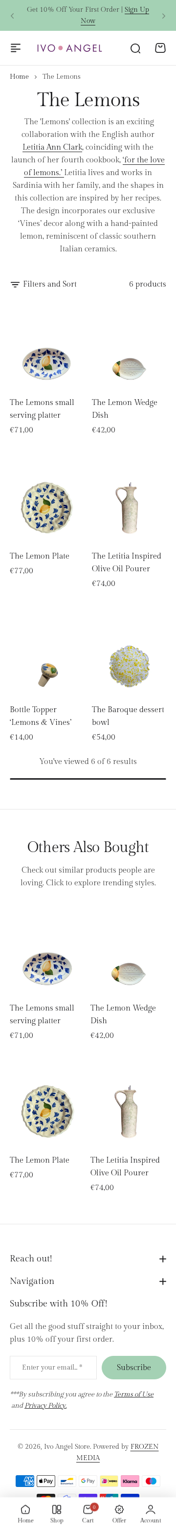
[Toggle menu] (15, 48)
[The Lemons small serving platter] (47, 344)
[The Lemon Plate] (47, 497)
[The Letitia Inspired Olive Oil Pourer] (129, 497)
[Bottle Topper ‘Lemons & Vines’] (47, 651)
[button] (12, 15)
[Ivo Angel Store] (69, 48)
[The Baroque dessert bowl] (129, 651)
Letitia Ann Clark (52, 147)
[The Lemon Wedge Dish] (129, 344)
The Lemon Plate (39, 556)
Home (19, 77)
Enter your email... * (52, 1368)
